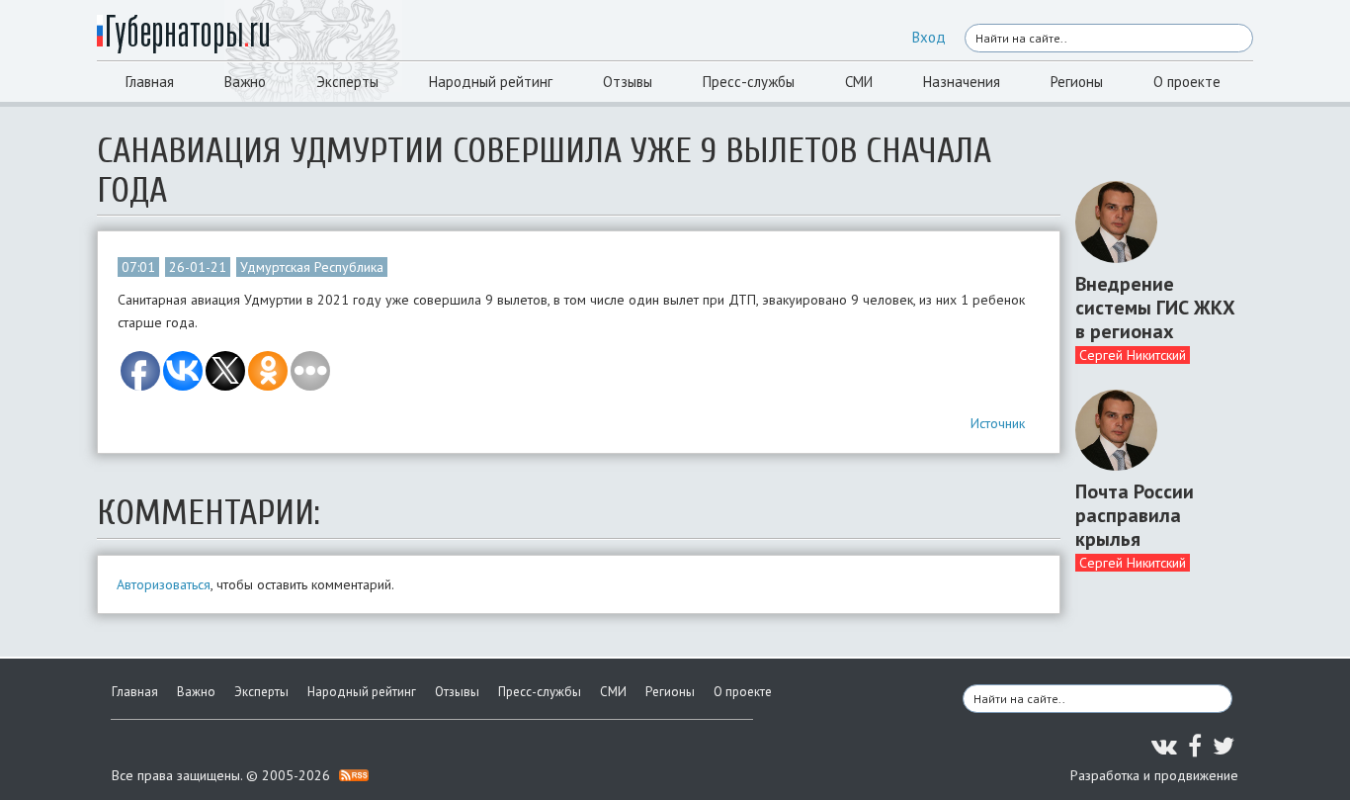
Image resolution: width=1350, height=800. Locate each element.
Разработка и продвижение (1154, 775)
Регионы (1077, 81)
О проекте (1187, 81)
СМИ (859, 81)
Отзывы (627, 81)
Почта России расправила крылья (1134, 515)
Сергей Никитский (1132, 355)
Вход (929, 37)
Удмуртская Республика (311, 267)
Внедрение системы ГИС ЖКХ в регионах (1155, 307)
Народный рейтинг (490, 81)
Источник (997, 423)
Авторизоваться (164, 584)
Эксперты (347, 81)
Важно (245, 81)
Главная (150, 81)
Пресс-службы (749, 81)
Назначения (961, 81)
